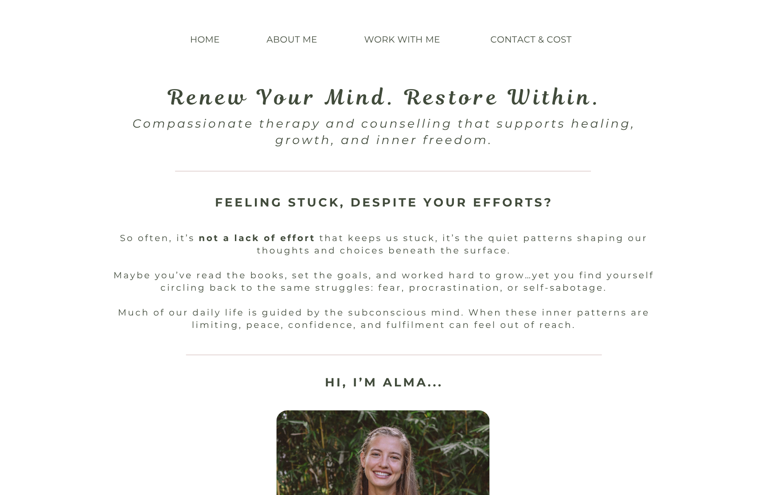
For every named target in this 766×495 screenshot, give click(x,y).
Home (205, 40)
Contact (512, 40)
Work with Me (402, 40)
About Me (291, 40)
